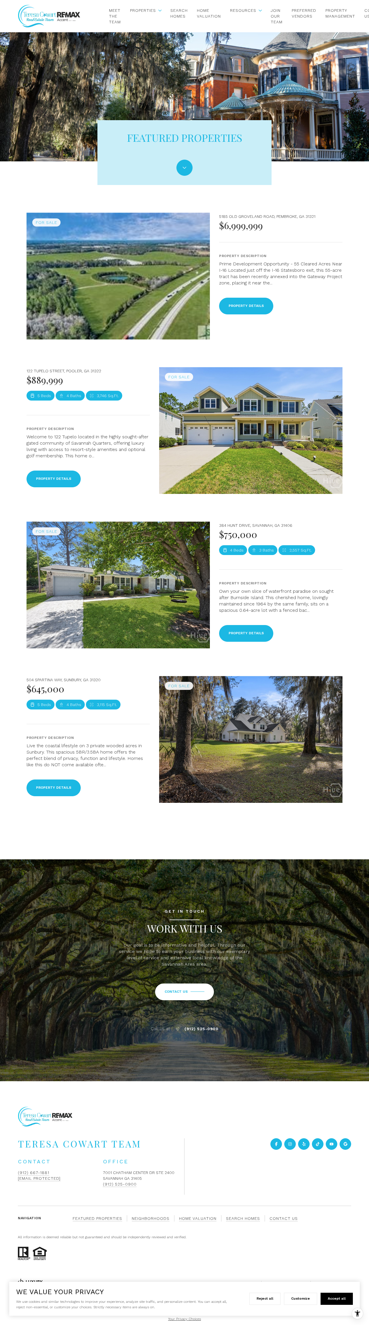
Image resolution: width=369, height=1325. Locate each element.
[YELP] (304, 1144)
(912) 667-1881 (33, 1172)
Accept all (337, 1298)
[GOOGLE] (345, 1144)
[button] (184, 992)
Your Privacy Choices (184, 1319)
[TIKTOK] (317, 1144)
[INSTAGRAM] (290, 1144)
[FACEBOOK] (276, 1144)
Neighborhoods (151, 1218)
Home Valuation (209, 13)
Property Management (340, 13)
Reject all (265, 1298)
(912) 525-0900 (201, 1029)
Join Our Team (277, 16)
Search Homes (179, 13)
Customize (300, 1298)
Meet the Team (115, 16)
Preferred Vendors (304, 13)
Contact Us (284, 1218)
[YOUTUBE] (331, 1144)
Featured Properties (97, 1218)
